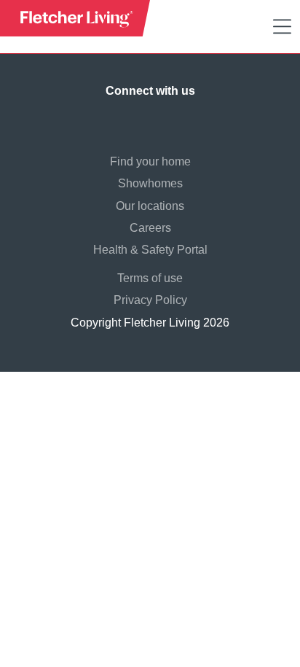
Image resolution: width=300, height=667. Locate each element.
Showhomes (150, 183)
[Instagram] (135, 119)
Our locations (150, 206)
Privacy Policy (150, 300)
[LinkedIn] (164, 119)
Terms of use (150, 278)
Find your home (150, 161)
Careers (150, 228)
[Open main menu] (282, 27)
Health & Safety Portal (150, 249)
